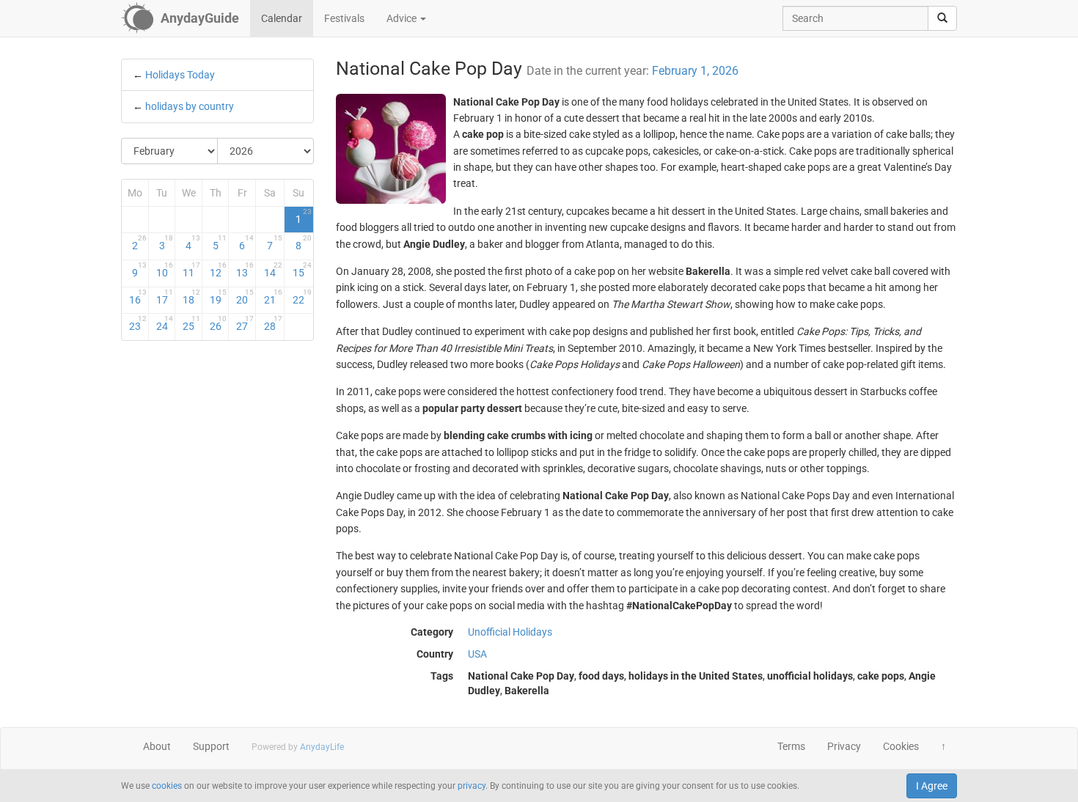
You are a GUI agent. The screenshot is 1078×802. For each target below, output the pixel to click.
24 (165, 323)
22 (302, 297)
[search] (942, 18)
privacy (471, 786)
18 (191, 297)
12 (218, 270)
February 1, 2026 (695, 71)
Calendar (281, 18)
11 (191, 270)
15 (302, 270)
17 (165, 297)
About (157, 746)
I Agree (931, 786)
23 (138, 323)
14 (273, 270)
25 (191, 323)
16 (138, 297)
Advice (402, 18)
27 (245, 323)
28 (273, 323)
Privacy (844, 746)
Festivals (344, 18)
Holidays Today (180, 75)
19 (218, 297)
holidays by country (189, 106)
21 (273, 297)
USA (477, 654)
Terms (791, 746)
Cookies (901, 746)
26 (218, 323)
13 (245, 270)
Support (211, 746)
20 (245, 297)
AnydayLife (322, 747)
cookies (167, 786)
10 (165, 270)
